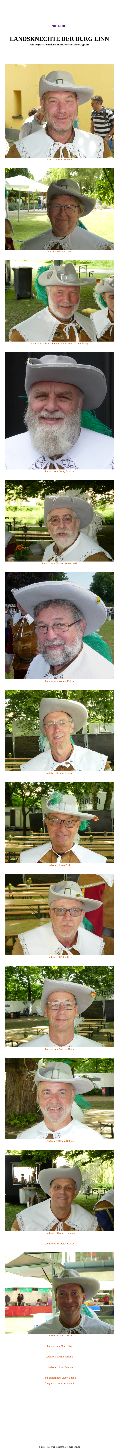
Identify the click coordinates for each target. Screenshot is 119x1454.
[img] (59, 15)
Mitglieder (59, 26)
